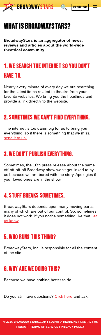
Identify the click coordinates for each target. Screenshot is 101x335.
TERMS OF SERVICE (44, 326)
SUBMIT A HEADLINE (63, 321)
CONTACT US (89, 321)
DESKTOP (80, 7)
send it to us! (15, 138)
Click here (63, 296)
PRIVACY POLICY (73, 326)
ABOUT (23, 326)
